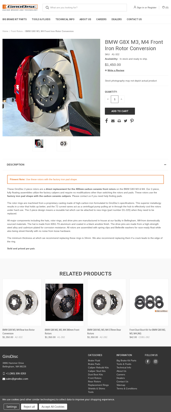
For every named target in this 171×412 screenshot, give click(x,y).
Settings (12, 406)
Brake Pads (94, 364)
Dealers (117, 19)
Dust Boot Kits (95, 374)
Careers (101, 19)
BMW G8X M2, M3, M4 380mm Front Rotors (62, 331)
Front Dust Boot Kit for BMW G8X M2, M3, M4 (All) (148, 331)
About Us (85, 19)
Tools (91, 392)
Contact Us (134, 19)
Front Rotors (94, 378)
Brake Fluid (94, 360)
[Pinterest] (132, 120)
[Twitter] (125, 120)
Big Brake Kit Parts (15, 19)
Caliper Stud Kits (97, 371)
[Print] (119, 120)
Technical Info (64, 19)
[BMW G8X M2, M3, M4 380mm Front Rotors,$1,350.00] (64, 302)
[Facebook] (106, 120)
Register (152, 7)
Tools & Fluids (41, 19)
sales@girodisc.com (17, 378)
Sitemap (121, 385)
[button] (114, 70)
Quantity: (111, 91)
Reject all (29, 406)
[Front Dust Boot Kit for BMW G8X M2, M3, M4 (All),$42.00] (149, 302)
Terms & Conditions (127, 388)
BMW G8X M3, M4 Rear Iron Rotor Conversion (19, 331)
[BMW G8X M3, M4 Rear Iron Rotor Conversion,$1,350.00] (22, 302)
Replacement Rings (98, 385)
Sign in (140, 7)
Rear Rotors (94, 381)
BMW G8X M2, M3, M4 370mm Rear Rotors (104, 331)
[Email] (113, 120)
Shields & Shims (96, 388)
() (166, 7)
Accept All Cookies (53, 406)
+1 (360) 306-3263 (16, 373)
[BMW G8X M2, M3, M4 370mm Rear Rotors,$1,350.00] (107, 302)
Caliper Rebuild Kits (98, 367)
